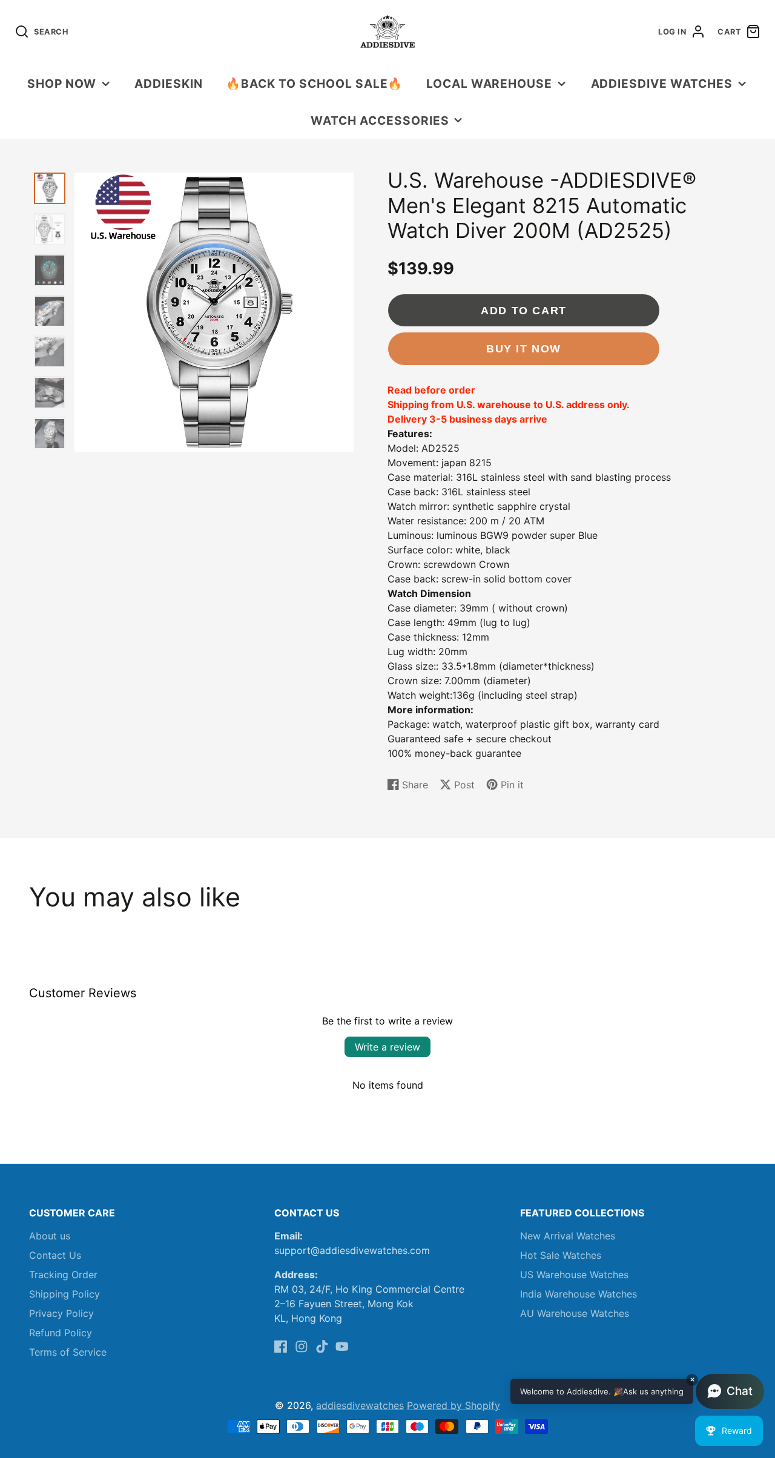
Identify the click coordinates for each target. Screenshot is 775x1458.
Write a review (387, 1047)
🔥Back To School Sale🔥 (314, 83)
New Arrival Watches (567, 1236)
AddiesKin (168, 83)
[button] (637, 1391)
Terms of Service (68, 1352)
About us (49, 1236)
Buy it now (523, 348)
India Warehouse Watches (578, 1294)
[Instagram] (301, 1346)
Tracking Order (63, 1274)
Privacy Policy (61, 1313)
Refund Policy (60, 1333)
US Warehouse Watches (574, 1274)
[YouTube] (342, 1346)
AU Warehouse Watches (574, 1313)
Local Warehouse (489, 83)
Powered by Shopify (453, 1405)
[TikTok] (322, 1346)
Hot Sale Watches (560, 1255)
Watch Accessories (380, 120)
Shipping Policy (64, 1294)
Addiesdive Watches (662, 83)
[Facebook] (281, 1346)
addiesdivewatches (360, 1405)
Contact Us (55, 1255)
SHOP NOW (61, 83)
